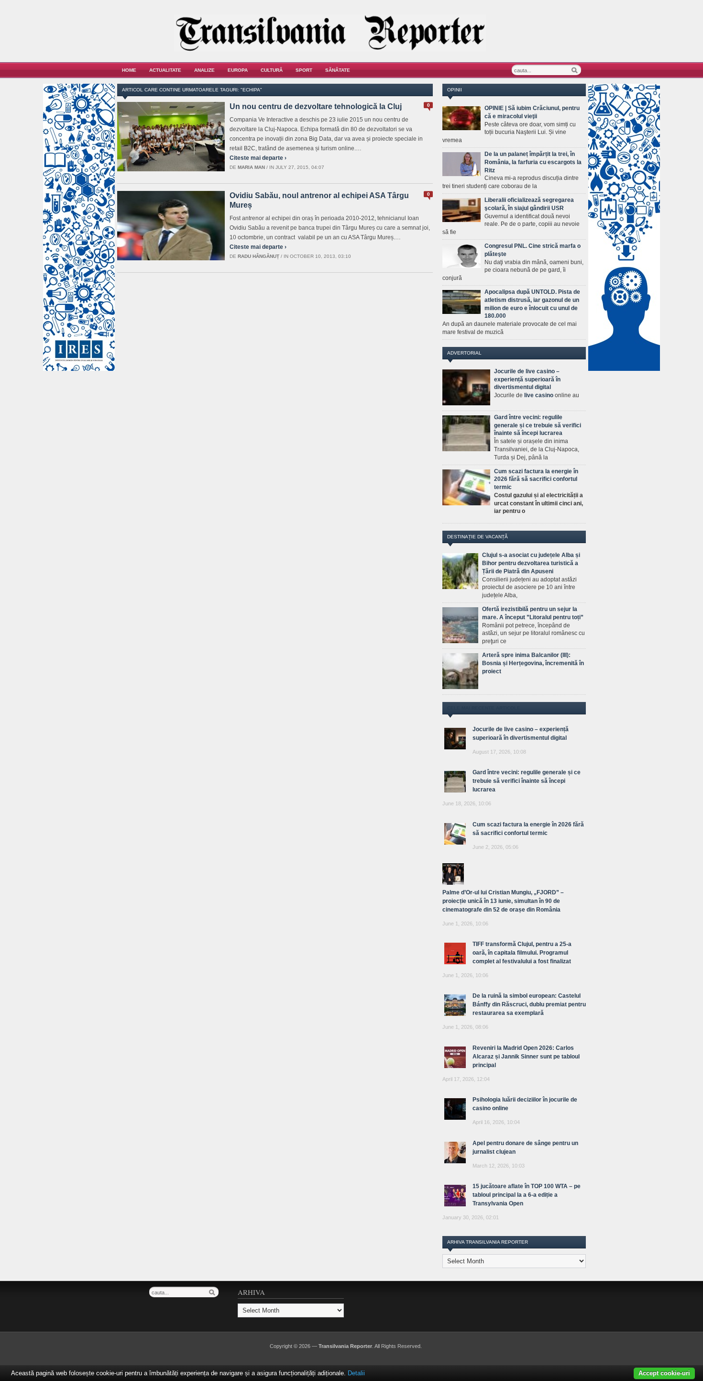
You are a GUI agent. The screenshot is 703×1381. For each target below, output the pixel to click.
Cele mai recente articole (483, 708)
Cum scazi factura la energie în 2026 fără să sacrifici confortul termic (536, 479)
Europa (238, 70)
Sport (304, 70)
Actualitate (165, 70)
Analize (204, 70)
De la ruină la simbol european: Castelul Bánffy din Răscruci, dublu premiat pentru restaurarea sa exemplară (529, 1004)
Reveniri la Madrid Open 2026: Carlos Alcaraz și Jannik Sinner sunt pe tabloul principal (526, 1057)
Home (129, 70)
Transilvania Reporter (345, 1346)
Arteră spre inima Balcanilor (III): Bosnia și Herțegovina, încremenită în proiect (533, 663)
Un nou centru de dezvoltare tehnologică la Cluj (316, 106)
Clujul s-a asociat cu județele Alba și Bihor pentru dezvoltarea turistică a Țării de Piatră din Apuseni (531, 563)
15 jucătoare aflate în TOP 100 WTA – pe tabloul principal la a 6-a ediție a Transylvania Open (526, 1195)
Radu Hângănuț (258, 256)
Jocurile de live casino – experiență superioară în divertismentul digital (527, 379)
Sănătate (337, 70)
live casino (538, 395)
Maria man (251, 167)
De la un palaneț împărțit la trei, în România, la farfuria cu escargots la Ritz (533, 162)
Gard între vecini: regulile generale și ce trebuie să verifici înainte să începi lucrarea (537, 425)
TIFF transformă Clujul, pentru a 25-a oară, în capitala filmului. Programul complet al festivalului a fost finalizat (521, 953)
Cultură (272, 70)
